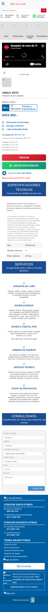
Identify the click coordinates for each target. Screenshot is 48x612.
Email (5, 465)
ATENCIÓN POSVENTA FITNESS (20, 522)
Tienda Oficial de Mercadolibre (15, 556)
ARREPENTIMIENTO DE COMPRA (24, 587)
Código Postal (8, 457)
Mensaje (6, 473)
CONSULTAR (24, 157)
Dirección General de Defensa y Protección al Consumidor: (27, 578)
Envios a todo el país (11, 547)
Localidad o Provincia (11, 449)
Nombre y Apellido (10, 433)
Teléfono (6, 441)
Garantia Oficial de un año (14, 550)
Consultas (26, 566)
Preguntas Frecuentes (12, 553)
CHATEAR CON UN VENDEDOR (26, 165)
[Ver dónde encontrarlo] (4, 173)
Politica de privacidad (21, 600)
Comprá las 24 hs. (10, 544)
